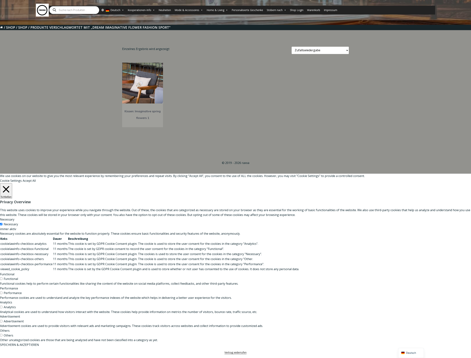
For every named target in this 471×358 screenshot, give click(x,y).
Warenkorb (313, 10)
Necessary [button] (7, 219)
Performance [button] (9, 288)
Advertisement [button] (10, 316)
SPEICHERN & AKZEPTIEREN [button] (19, 345)
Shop (10, 27)
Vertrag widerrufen (235, 352)
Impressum (330, 10)
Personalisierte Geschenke (247, 10)
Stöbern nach (275, 10)
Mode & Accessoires (187, 10)
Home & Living (215, 10)
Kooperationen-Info (139, 10)
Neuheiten (165, 10)
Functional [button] (7, 274)
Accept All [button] (29, 181)
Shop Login (296, 10)
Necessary (11, 224)
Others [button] (5, 331)
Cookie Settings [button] (11, 181)
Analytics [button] (6, 302)
